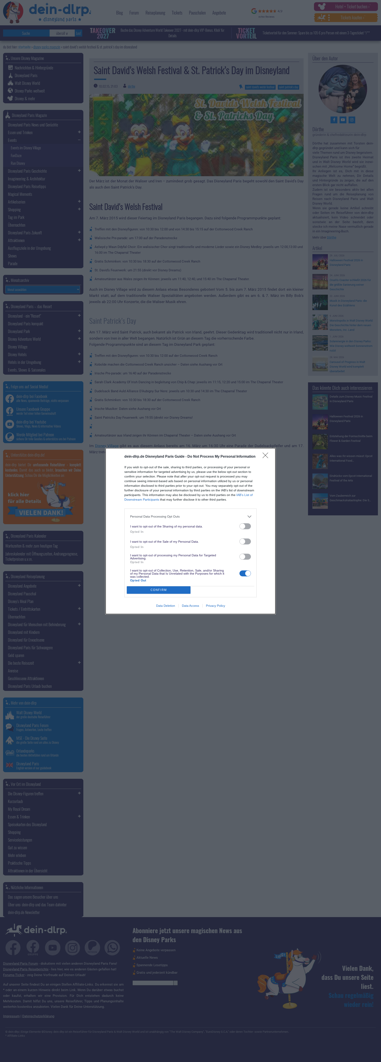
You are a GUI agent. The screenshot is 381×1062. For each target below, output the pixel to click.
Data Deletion (165, 605)
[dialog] (190, 531)
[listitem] (190, 516)
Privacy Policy (215, 605)
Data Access (190, 605)
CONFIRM (159, 590)
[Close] (267, 457)
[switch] (245, 526)
